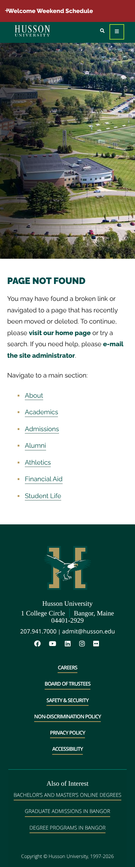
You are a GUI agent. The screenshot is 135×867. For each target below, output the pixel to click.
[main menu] (116, 32)
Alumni (35, 446)
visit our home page (60, 333)
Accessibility (67, 749)
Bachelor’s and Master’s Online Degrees (67, 795)
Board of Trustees (67, 684)
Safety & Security (67, 700)
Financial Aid (44, 479)
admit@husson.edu (88, 631)
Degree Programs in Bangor (68, 828)
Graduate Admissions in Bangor (67, 811)
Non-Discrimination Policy (67, 716)
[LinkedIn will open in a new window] (71, 644)
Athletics (38, 462)
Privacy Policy (67, 733)
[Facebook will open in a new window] (41, 644)
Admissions (42, 429)
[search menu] (102, 31)
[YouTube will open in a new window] (56, 644)
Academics (41, 412)
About (34, 395)
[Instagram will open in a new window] (85, 644)
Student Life (43, 496)
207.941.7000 (38, 631)
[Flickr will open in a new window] (97, 644)
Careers (67, 667)
